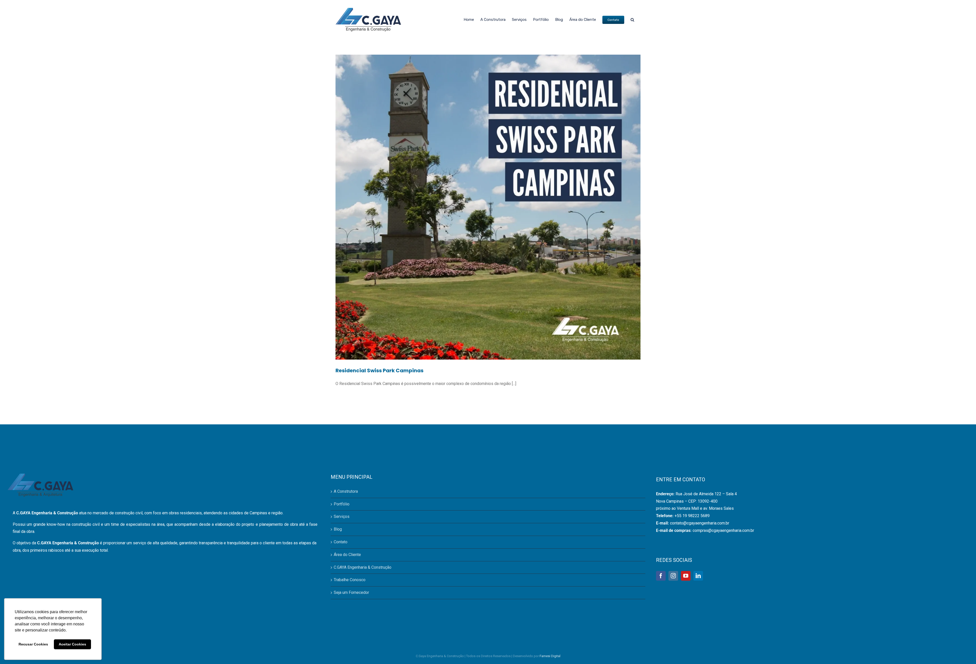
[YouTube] (686, 576)
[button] (632, 19)
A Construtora (346, 491)
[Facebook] (661, 576)
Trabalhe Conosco (349, 579)
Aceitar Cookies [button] (72, 644)
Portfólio (341, 504)
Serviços (341, 516)
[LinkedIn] (698, 576)
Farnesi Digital (550, 656)
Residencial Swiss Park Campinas (379, 370)
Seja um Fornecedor (351, 592)
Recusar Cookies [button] (33, 644)
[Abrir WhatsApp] (963, 651)
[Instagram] (673, 576)
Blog (338, 529)
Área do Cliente (347, 554)
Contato (340, 541)
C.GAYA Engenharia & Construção (362, 567)
